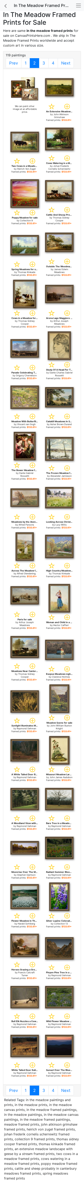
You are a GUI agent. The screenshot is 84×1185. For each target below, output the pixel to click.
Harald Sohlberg (26, 923)
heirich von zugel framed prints (51, 1129)
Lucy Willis (61, 524)
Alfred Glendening (26, 573)
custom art (11, 45)
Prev (13, 63)
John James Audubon (61, 777)
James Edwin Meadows (61, 271)
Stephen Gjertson (26, 874)
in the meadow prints (31, 1105)
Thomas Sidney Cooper (61, 219)
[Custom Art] (24, 89)
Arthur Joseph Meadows (61, 322)
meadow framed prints (21, 1124)
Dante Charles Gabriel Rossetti (61, 374)
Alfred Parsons (26, 524)
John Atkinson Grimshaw (61, 116)
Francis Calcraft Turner (26, 974)
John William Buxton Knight (61, 727)
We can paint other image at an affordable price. (25, 109)
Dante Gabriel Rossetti (26, 474)
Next (65, 63)
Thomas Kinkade (26, 272)
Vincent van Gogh (26, 424)
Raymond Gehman (26, 728)
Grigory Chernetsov (26, 375)
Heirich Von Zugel (26, 168)
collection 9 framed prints (35, 1139)
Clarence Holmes (61, 676)
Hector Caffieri (61, 625)
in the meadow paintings (23, 1115)
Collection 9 (26, 220)
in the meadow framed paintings (51, 1110)
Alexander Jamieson (61, 475)
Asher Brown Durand (61, 424)
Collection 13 (61, 923)
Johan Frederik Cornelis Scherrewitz (59, 167)
